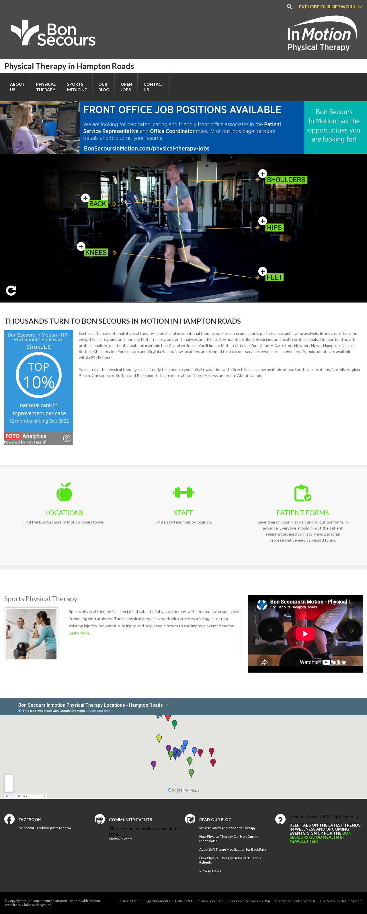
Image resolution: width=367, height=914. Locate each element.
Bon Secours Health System (341, 901)
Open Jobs (126, 87)
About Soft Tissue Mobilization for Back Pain (232, 849)
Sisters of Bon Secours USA (249, 901)
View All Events (120, 839)
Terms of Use (128, 901)
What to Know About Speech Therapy (227, 828)
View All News (210, 871)
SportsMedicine (77, 87)
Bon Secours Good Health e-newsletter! (321, 837)
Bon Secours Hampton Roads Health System (66, 901)
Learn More (79, 647)
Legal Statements (157, 901)
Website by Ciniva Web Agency (27, 905)
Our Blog (103, 87)
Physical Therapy (46, 87)
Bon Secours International (295, 901)
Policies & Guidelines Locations (199, 901)
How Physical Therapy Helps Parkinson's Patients (230, 860)
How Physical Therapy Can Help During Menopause (228, 838)
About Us (17, 87)
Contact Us (154, 87)
